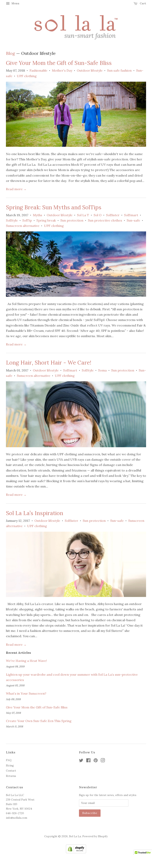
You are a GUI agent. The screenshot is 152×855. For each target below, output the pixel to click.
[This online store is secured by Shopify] (76, 852)
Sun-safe (133, 220)
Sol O (98, 215)
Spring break (46, 220)
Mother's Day (62, 70)
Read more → (16, 189)
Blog (10, 53)
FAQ (8, 760)
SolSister (113, 215)
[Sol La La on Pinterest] (95, 761)
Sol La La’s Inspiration (34, 513)
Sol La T (83, 215)
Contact (11, 770)
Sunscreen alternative (22, 226)
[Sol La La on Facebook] (88, 761)
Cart (142, 3)
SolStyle (12, 220)
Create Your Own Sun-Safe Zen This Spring (38, 721)
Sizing (10, 765)
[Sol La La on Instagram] (103, 761)
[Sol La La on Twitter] (81, 761)
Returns (11, 776)
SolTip (27, 220)
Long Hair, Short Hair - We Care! (48, 362)
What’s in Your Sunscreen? (26, 693)
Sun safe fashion (119, 70)
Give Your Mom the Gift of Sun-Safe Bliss (59, 62)
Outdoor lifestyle (90, 70)
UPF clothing (27, 76)
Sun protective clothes (105, 220)
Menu (15, 3)
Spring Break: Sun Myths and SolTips (53, 207)
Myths (37, 215)
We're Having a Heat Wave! (26, 661)
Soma (102, 370)
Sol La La (75, 836)
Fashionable (38, 70)
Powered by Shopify (95, 836)
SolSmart (131, 215)
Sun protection (71, 220)
